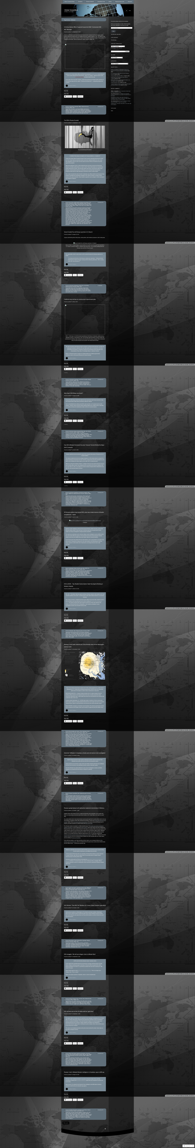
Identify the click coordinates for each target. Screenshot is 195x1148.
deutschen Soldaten (74, 572)
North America (79, 732)
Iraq (81, 568)
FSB (77, 214)
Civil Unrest (86, 209)
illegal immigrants (80, 500)
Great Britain (86, 285)
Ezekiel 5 (74, 214)
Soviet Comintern (87, 221)
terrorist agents (81, 636)
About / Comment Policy (69, 1)
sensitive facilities (74, 636)
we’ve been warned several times (80, 822)
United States (75, 111)
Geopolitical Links (101, 1)
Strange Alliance (74, 222)
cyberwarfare (68, 943)
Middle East (71, 493)
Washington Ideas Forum (75, 946)
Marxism (74, 217)
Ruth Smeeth (68, 290)
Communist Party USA (80, 210)
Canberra (84, 1112)
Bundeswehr (68, 572)
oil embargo (79, 1062)
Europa (67, 573)
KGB (72, 216)
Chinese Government (86, 736)
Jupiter (67, 501)
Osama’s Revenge (68, 836)
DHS (86, 496)
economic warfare (72, 1058)
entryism (74, 796)
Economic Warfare (75, 1054)
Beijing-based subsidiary (87, 733)
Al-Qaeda (70, 433)
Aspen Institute (71, 942)
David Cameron (88, 795)
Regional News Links (119, 1)
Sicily (85, 436)
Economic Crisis (69, 1054)
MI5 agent (73, 1114)
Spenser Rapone (94, 74)
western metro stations (70, 637)
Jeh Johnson (88, 943)
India (83, 1054)
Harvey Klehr (72, 215)
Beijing (81, 733)
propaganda (79, 219)
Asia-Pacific (70, 733)
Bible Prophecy (77, 202)
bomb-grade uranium (88, 891)
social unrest (88, 436)
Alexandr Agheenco (74, 891)
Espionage (76, 106)
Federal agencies (78, 943)
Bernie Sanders (85, 208)
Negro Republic (74, 218)
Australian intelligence (81, 1080)
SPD (73, 576)
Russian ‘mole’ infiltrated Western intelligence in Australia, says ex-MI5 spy (84, 1072)
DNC (89, 212)
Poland (71, 205)
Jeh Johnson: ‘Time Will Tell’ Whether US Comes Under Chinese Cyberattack (85, 905)
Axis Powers (71, 202)
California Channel (75, 381)
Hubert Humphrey (84, 215)
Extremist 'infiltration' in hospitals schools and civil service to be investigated (78, 797)
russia (70, 220)
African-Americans (78, 207)
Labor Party (71, 289)
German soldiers (80, 573)
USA (73, 107)
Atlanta (74, 733)
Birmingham (71, 795)
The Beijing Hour (82, 743)
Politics (71, 107)
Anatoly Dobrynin (73, 208)
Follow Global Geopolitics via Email (119, 21)
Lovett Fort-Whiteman (81, 216)
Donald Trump (76, 203)
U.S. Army (67, 111)
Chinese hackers (80, 942)
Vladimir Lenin (88, 205)
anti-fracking (79, 208)
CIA (87, 1112)
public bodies (68, 799)
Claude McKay (68, 210)
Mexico (67, 493)
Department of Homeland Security (79, 496)
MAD (72, 575)
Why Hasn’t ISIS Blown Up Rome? (73, 393)
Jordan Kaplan (68, 216)
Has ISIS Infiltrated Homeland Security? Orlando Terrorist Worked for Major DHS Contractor (77, 499)
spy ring (67, 291)
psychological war (85, 219)
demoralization (79, 212)
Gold (87, 1058)
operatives (67, 1115)
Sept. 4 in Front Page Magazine (84, 970)
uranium (85, 1063)
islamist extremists (71, 798)
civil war (90, 209)
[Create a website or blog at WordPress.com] (105, 1128)
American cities (73, 495)
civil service (82, 795)
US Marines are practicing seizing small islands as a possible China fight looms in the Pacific (121, 94)
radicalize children (74, 799)
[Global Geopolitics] (97, 10)
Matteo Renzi (80, 435)
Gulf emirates (70, 1059)
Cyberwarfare (79, 940)
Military (80, 106)
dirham (67, 1058)
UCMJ (71, 111)
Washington (77, 744)
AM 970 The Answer (80, 632)
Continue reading (72, 85)
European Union (80, 431)
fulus (85, 1058)
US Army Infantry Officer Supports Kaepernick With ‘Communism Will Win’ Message (78, 112)
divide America (85, 212)
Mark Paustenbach (69, 217)
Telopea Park (78, 1117)
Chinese (79, 736)
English (73, 738)
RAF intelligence (76, 1115)
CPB (84, 495)
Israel (86, 634)
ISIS (86, 434)
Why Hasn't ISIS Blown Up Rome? (76, 437)
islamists (82, 574)
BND (79, 571)
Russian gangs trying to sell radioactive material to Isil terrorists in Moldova (84, 808)
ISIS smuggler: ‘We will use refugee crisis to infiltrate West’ (80, 954)
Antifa (69, 287)
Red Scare (89, 384)
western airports (87, 636)
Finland (78, 739)
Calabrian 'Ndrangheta (84, 433)
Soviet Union (81, 205)
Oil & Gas (67, 205)
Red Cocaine (84, 827)
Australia (72, 731)
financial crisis (81, 1058)
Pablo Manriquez (71, 219)
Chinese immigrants (69, 737)
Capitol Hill (81, 735)
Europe (85, 203)
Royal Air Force (82, 1115)
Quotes (110, 1)
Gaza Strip (74, 634)
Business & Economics (84, 202)
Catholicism (68, 434)
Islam (84, 431)
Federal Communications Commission (76, 739)
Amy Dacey (68, 208)
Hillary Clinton (78, 215)
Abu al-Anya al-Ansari (72, 632)
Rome (83, 436)
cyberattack (86, 942)
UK (74, 291)
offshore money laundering (83, 218)
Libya (69, 1061)
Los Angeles (83, 741)
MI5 (70, 1114)
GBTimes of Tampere (74, 740)
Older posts (65, 1122)
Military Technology (72, 888)
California (70, 381)
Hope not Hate (86, 288)
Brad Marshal (72, 209)
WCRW (87, 744)
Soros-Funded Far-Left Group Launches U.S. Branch (78, 232)
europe (71, 214)
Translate (120, 47)
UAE (69, 1063)
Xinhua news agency (76, 745)
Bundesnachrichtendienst (84, 571)
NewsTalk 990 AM (81, 635)
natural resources (69, 1062)
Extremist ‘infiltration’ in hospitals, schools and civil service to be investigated (84, 753)
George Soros (81, 285)
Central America (79, 495)
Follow (113, 31)
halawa (75, 1059)
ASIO (69, 1112)
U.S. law (87, 743)
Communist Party (86, 382)
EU (70, 434)
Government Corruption (70, 204)
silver (85, 1062)
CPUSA (86, 210)
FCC (83, 738)
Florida (83, 497)
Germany (88, 203)
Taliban (88, 1062)
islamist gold (85, 1060)
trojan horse (87, 799)
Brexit (72, 287)
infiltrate (67, 384)
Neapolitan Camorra (77, 436)
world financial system (73, 1064)
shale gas (77, 221)
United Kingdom (68, 800)
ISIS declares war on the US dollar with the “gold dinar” (79, 1011)
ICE (70, 500)
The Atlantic (87, 945)
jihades (89, 1060)
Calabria (78, 433)
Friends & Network (90, 1)
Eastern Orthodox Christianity (81, 213)
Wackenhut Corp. (74, 504)
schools (79, 799)
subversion (79, 222)
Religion (77, 205)
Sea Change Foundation (80, 220)
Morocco (77, 1061)
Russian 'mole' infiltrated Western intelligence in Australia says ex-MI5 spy (78, 1116)
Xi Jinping (70, 745)
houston (75, 741)
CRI (70, 738)
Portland (67, 743)
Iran (85, 1054)
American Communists (86, 207)
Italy (86, 431)
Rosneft (67, 220)
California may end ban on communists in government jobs (80, 299)
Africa (70, 887)
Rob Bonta (67, 385)
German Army (74, 573)
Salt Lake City (76, 743)
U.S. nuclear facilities (78, 503)
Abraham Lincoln (71, 207)
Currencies (88, 1053)
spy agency (73, 1117)
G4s (85, 497)
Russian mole (68, 1117)
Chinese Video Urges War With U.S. (117, 75)
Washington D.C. (83, 744)
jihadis (67, 1061)
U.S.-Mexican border (86, 503)
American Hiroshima (76, 837)
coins (81, 1057)
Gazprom (80, 214)
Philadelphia (87, 635)
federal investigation (77, 497)
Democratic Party (73, 212)
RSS (130, 10)
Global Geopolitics (71, 10)
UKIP (76, 291)
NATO (90, 204)
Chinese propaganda (84, 737)
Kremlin (75, 216)
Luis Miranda (87, 216)
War (72, 206)
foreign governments (84, 739)
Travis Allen (72, 385)
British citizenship (76, 795)
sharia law (83, 799)
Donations (80, 1)
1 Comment (100, 285)
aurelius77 (70, 31)
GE (78, 740)
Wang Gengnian (71, 744)
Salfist (70, 636)
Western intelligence (69, 1118)
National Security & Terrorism (83, 204)
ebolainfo (112, 103)
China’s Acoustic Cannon (115, 82)
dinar (88, 1057)
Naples (84, 435)
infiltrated (87, 1113)
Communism (71, 106)
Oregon (80, 742)
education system (69, 796)
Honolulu (71, 741)
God (87, 214)
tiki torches (71, 291)
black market (81, 891)
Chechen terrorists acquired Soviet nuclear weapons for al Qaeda (77, 834)
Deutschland (80, 572)
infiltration (89, 215)
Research (130, 1)
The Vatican (82, 432)
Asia (70, 731)
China (81, 731)
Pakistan (86, 493)
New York (75, 635)
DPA (84, 572)
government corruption (78, 383)
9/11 (69, 495)
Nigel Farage (87, 289)
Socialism (81, 221)
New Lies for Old (88, 823)
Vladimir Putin (68, 206)
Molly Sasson (77, 1114)
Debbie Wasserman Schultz (75, 211)
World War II (86, 223)
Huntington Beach (85, 383)
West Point (86, 112)
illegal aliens (74, 500)
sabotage (73, 220)
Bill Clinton (74, 433)
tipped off (82, 1117)
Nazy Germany (68, 218)
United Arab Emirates (74, 1063)
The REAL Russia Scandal (71, 120)
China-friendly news (74, 736)
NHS (87, 798)
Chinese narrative (76, 737)
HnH (82, 288)
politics (85, 384)
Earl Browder (73, 213)
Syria (84, 569)
